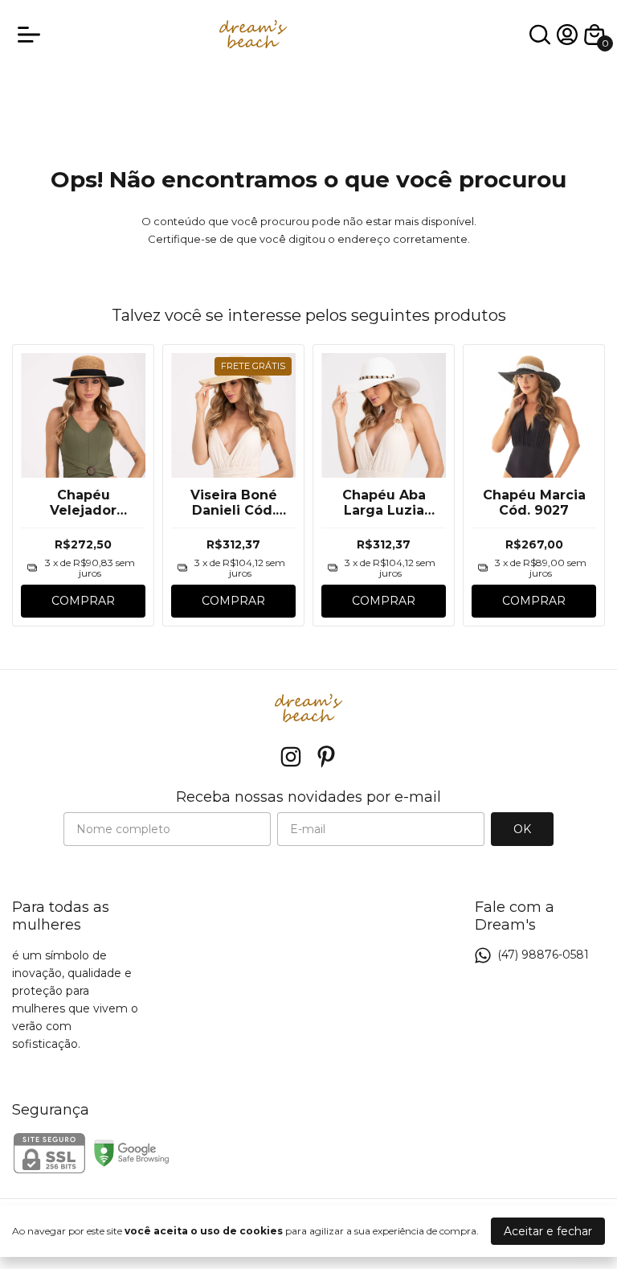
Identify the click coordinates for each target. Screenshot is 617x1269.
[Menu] (32, 34)
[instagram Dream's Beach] (290, 757)
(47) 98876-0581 (543, 954)
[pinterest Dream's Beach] (326, 757)
